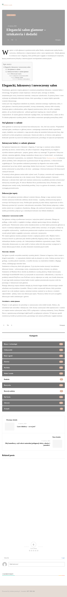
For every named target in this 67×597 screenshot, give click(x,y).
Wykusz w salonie (32, 528)
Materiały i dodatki (19, 77)
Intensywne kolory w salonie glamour (18, 71)
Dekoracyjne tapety (16, 73)
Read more (30, 486)
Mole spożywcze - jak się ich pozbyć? (40, 473)
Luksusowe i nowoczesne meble (20, 75)
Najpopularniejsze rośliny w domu (39, 501)
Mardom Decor (51, 158)
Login (63, 558)
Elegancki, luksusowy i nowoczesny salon (17, 67)
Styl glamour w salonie (14, 69)
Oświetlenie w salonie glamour (24, 79)
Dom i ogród (11, 15)
